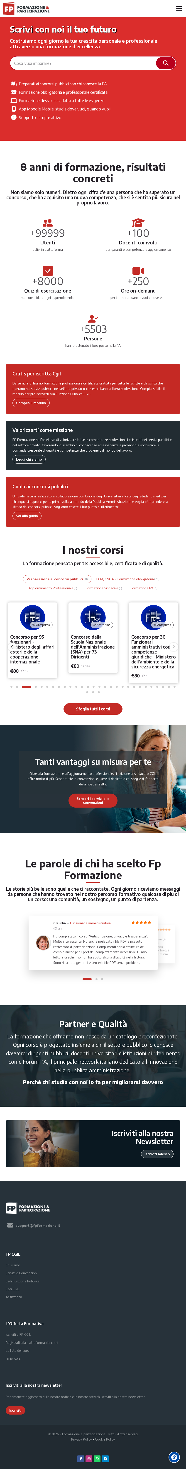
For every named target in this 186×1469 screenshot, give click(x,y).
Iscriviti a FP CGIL (18, 1334)
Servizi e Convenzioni (21, 1273)
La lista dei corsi (17, 1350)
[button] (11, 687)
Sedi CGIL (13, 1289)
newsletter (136, 1397)
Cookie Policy (105, 1439)
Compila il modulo (31, 403)
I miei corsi (13, 1358)
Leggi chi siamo (29, 459)
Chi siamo (13, 1265)
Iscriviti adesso (157, 1154)
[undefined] (12, 647)
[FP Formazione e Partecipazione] (26, 8)
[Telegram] (105, 1458)
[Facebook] (80, 1458)
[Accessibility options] (174, 1457)
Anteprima (43, 625)
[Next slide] (142, 801)
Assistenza (14, 1297)
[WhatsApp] (97, 1458)
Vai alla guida (27, 516)
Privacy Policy (81, 1439)
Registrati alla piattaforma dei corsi (32, 1342)
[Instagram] (89, 1458)
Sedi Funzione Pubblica (22, 1281)
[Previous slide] (44, 801)
